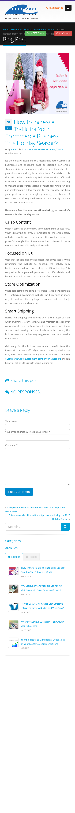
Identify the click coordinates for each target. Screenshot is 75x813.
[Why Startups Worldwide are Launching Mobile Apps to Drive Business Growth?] (13, 588)
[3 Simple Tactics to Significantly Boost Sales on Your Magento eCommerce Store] (13, 642)
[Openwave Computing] (22, 11)
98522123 (58, 8)
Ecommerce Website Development (29, 29)
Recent (32, 556)
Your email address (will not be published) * (27, 431)
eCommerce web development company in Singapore (33, 358)
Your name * (11, 421)
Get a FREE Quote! (35, 33)
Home (6, 29)
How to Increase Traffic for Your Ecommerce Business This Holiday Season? (32, 132)
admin (14, 149)
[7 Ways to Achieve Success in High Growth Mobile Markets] (13, 624)
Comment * (11, 445)
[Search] (65, 527)
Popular (15, 556)
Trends (51, 29)
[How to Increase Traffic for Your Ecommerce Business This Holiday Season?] (37, 83)
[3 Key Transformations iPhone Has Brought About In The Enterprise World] (13, 570)
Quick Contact (63, 33)
